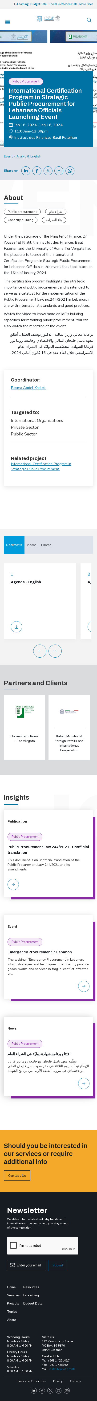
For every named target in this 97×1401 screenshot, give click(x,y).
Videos (31, 545)
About (11, 1320)
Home (11, 1287)
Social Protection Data (62, 4)
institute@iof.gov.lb (62, 1369)
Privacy (57, 1381)
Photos (46, 545)
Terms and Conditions (31, 1381)
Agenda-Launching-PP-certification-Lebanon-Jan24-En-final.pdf (16, 626)
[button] (58, 651)
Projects (13, 1303)
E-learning (31, 1295)
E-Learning (21, 4)
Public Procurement (25, 837)
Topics (12, 1311)
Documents (14, 545)
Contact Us (17, 1175)
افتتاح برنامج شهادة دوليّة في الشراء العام (39, 1054)
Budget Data (38, 4)
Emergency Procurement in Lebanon (40, 952)
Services (13, 1295)
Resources (31, 1287)
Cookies (75, 1381)
